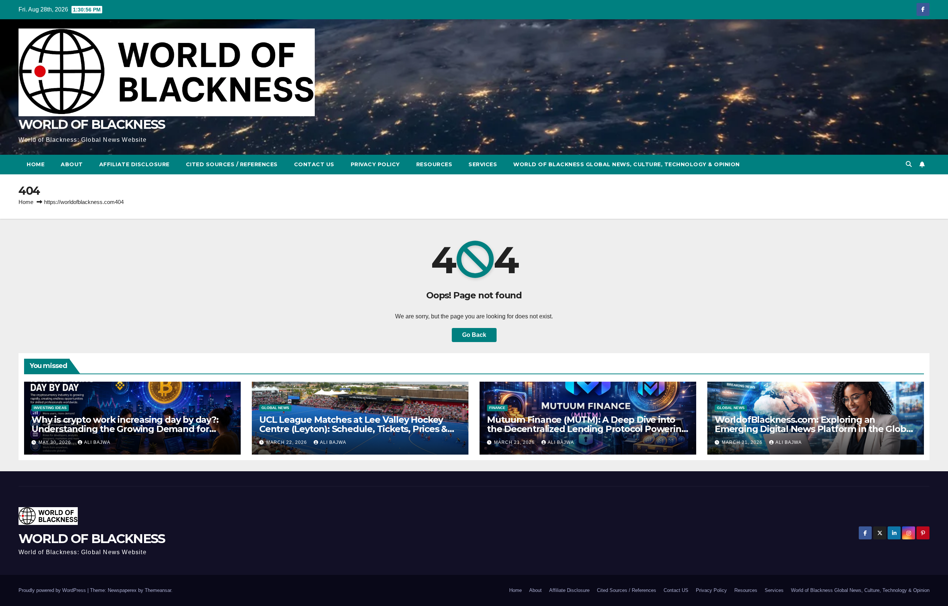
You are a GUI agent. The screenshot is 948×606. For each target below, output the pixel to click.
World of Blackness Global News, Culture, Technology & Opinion (626, 164)
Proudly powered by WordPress (53, 590)
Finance (497, 408)
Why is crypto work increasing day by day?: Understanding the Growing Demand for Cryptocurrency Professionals (124, 428)
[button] (909, 164)
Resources (434, 164)
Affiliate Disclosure (134, 164)
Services (482, 164)
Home (35, 164)
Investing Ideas (50, 408)
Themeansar (158, 590)
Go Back (474, 335)
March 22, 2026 (287, 442)
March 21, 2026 (515, 442)
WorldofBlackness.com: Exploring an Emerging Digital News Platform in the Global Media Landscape (814, 428)
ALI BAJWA (97, 442)
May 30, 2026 (56, 442)
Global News (275, 408)
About (72, 164)
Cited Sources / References (232, 164)
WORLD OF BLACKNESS (92, 124)
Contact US (314, 164)
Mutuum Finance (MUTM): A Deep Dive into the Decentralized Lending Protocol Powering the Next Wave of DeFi (587, 428)
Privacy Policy (375, 164)
